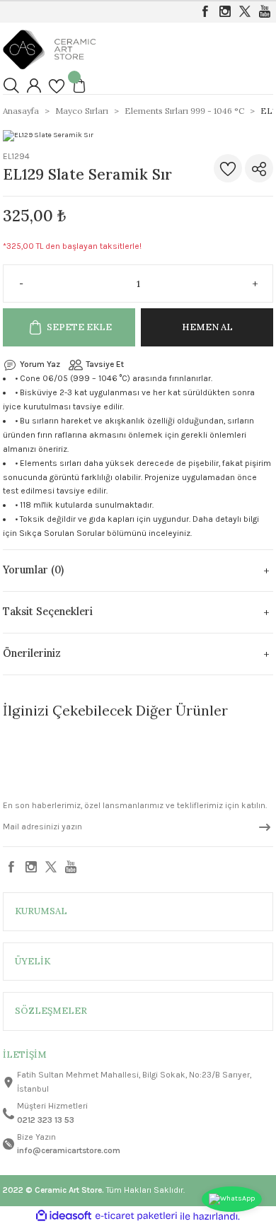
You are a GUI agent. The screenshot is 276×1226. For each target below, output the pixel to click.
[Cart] (79, 85)
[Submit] (264, 827)
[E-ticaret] (136, 1216)
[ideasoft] (63, 1216)
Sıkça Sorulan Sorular (62, 533)
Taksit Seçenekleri (48, 611)
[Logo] (49, 49)
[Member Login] (33, 85)
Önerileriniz (32, 653)
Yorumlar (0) (33, 570)
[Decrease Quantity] (15, 283)
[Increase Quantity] (260, 283)
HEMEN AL (207, 327)
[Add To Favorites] (228, 168)
